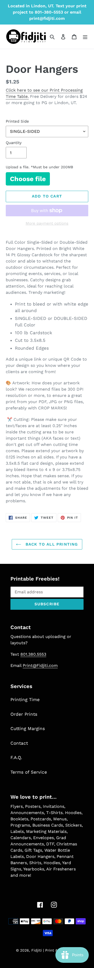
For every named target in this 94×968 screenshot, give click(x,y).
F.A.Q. (16, 757)
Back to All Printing (51, 544)
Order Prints (23, 714)
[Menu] (85, 37)
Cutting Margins (27, 728)
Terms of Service (28, 772)
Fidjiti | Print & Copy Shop (54, 950)
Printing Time (25, 699)
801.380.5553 (33, 654)
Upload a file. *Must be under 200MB (39, 167)
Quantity (14, 142)
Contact (19, 743)
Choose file (28, 179)
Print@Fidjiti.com (40, 665)
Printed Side (17, 121)
